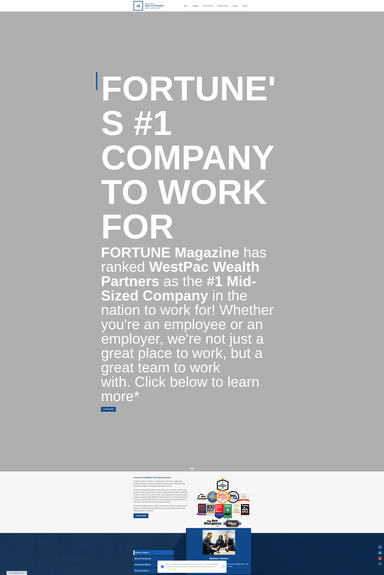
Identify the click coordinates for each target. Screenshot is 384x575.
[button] (186, 6)
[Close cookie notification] (223, 567)
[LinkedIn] (380, 552)
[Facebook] (380, 547)
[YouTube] (380, 558)
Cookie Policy (171, 569)
